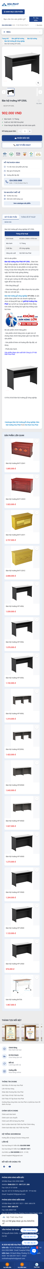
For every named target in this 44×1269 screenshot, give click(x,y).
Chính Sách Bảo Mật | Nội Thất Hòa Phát (15, 1128)
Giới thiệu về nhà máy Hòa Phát (12, 1085)
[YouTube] (10, 1166)
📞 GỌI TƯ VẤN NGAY (22, 145)
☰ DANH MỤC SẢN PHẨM (13, 12)
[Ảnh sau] (40, 92)
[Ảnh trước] (4, 92)
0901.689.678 (13, 1206)
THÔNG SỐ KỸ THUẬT (28, 217)
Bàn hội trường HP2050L (15, 749)
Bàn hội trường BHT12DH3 (15, 499)
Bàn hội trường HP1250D (15, 964)
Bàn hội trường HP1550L (15, 642)
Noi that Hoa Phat (31, 425)
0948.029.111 (13, 1184)
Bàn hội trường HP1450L (15, 606)
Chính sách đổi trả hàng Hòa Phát (13, 1121)
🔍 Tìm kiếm (35, 19)
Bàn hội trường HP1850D (15, 821)
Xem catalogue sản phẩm (22, 203)
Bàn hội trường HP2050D (15, 785)
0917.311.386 (24, 1184)
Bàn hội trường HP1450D (15, 928)
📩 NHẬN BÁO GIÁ (22, 138)
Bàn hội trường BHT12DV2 (15, 570)
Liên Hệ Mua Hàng (8, 1089)
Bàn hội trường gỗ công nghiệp (16, 296)
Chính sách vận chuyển (9, 1118)
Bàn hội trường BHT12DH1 (15, 463)
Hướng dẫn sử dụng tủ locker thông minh (15, 1138)
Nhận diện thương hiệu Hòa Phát (12, 1092)
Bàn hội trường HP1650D (15, 856)
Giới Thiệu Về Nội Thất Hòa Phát (12, 1095)
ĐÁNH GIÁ (8, 222)
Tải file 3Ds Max (12, 196)
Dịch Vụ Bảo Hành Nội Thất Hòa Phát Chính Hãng (18, 1124)
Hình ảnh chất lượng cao (15, 199)
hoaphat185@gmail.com (14, 1155)
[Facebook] (4, 1166)
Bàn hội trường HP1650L (15, 678)
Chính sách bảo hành (9, 1114)
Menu (8, 32)
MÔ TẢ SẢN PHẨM (11, 217)
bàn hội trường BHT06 (14, 999)
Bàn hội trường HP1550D (15, 892)
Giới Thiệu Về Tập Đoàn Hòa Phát (13, 1099)
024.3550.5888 (16, 180)
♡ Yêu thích (38, 25)
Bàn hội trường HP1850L (15, 713)
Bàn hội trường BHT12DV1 (15, 535)
